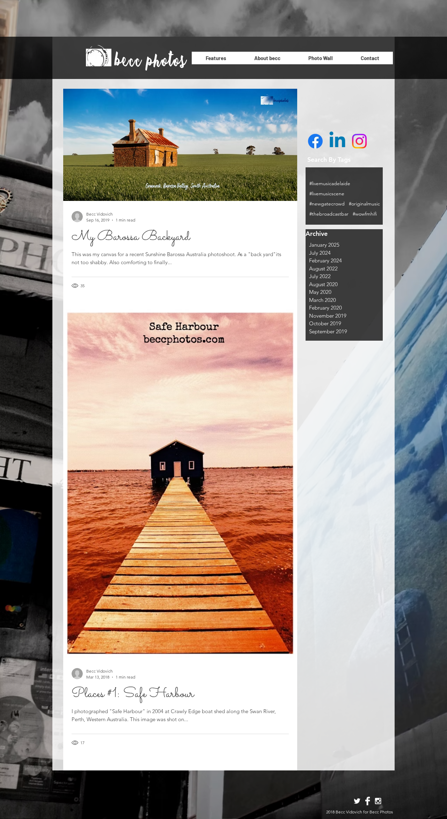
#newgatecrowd (327, 204)
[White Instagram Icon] (378, 801)
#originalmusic (364, 204)
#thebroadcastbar (329, 214)
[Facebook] (315, 141)
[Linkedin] (337, 141)
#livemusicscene (326, 194)
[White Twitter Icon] (357, 801)
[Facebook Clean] (367, 801)
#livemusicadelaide (329, 184)
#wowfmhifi (365, 214)
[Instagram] (359, 141)
